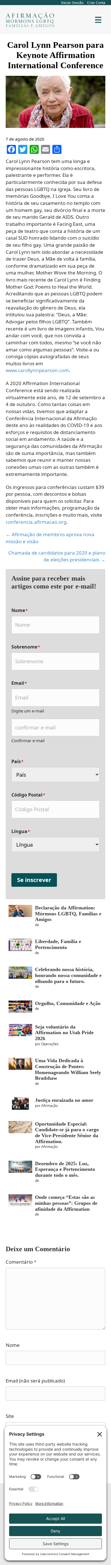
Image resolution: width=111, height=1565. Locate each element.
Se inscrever (34, 880)
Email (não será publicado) (35, 1380)
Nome (13, 1345)
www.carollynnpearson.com (37, 370)
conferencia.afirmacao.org (36, 522)
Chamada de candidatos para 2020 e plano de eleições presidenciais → (56, 556)
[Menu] (98, 20)
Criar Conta (96, 2)
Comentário (21, 1262)
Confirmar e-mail (28, 740)
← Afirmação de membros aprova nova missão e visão (50, 538)
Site (10, 1416)
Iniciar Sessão (72, 2)
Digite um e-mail (27, 711)
